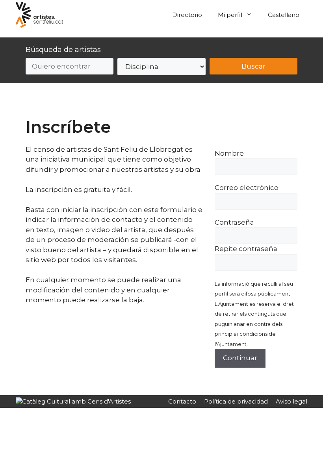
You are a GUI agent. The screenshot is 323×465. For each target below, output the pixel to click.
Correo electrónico (246, 188)
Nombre (229, 153)
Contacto (182, 401)
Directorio (187, 15)
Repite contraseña (246, 249)
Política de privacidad (236, 401)
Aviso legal (291, 401)
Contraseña (234, 222)
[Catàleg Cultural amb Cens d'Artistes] (73, 401)
